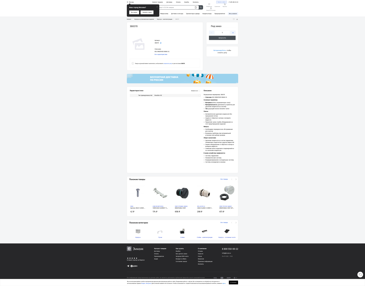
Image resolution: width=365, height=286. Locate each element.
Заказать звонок (221, 2)
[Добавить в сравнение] (237, 19)
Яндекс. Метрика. (146, 283)
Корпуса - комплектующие (164, 19)
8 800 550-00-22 (230, 249)
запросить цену (168, 63)
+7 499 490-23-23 (233, 2)
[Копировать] (160, 43)
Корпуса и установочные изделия (144, 19)
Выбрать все (194, 90)
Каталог (129, 19)
